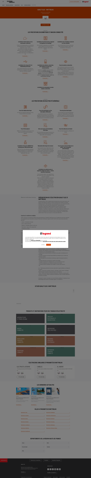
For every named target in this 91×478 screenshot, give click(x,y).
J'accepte (48, 244)
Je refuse (43, 244)
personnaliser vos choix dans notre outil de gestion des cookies (54, 241)
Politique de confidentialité (35, 240)
